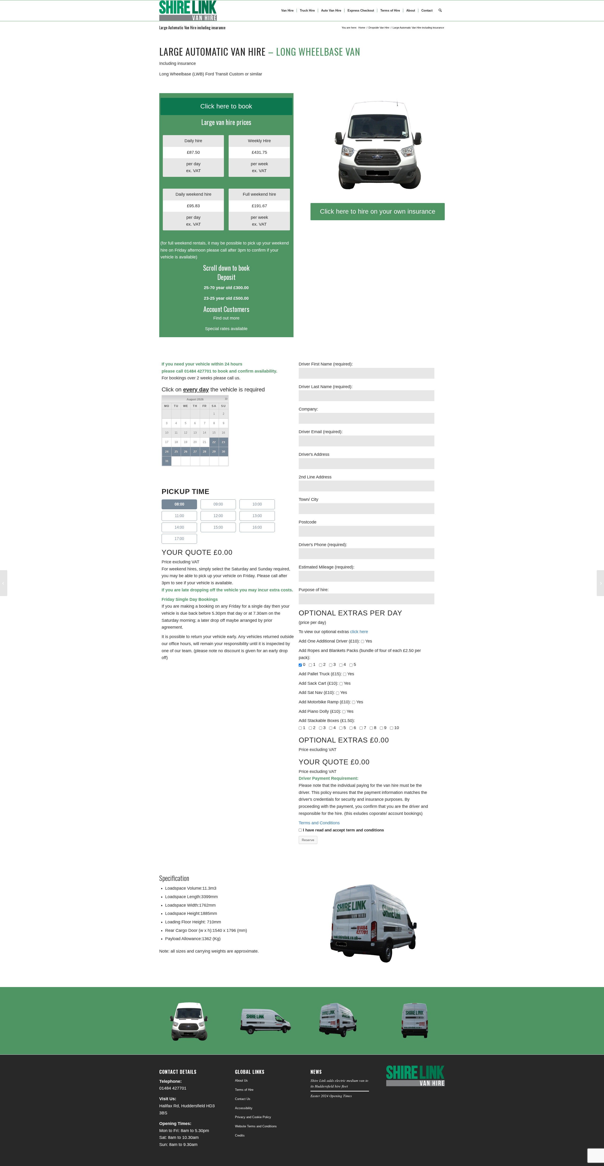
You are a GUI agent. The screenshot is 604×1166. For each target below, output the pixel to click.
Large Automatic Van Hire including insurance (192, 27)
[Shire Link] (188, 10)
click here (359, 631)
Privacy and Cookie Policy (253, 1117)
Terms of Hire (244, 1089)
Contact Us (242, 1099)
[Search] (440, 10)
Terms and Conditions (320, 823)
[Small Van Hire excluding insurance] (3, 583)
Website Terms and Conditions (256, 1126)
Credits (240, 1135)
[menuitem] (287, 10)
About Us (241, 1080)
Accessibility (243, 1108)
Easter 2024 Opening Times (331, 1095)
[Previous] (321, 143)
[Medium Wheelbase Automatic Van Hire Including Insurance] (600, 583)
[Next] (434, 143)
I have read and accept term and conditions (343, 830)
